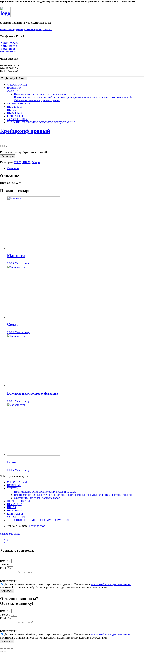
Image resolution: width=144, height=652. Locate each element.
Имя (3, 560)
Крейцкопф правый (25, 131)
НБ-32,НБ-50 (14, 112)
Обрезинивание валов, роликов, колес (37, 100)
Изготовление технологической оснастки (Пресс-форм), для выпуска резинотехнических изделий (73, 97)
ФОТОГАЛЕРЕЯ (17, 119)
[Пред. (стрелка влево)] (1, 651)
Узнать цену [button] (22, 263)
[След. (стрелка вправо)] (5, 651)
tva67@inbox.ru (8, 51)
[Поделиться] (8, 648)
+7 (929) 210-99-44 (9, 48)
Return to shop (37, 525)
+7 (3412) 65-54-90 (9, 43)
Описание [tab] (13, 168)
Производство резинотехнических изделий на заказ (45, 94)
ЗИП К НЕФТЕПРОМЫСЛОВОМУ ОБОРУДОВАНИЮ (41, 122)
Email (3, 568)
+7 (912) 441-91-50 (9, 46)
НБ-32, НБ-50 (22, 162)
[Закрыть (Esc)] (12, 648)
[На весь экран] (5, 648)
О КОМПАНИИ (17, 84)
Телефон (5, 564)
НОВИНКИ (14, 87)
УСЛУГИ (12, 90)
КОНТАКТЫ (15, 116)
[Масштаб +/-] (1, 648)
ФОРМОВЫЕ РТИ (18, 103)
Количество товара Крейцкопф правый (23, 152)
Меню (13, 78)
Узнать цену (7, 156)
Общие (36, 162)
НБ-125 (11, 109)
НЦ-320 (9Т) (14, 106)
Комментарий (8, 580)
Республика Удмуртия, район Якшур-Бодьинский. (26, 29)
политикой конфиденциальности (111, 584)
